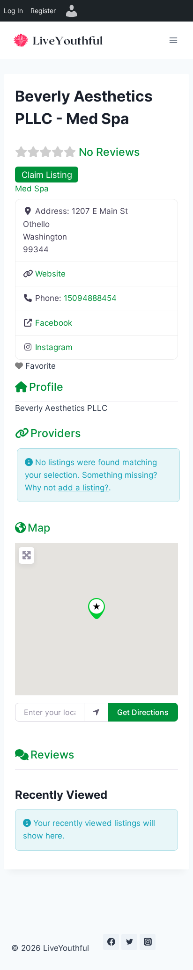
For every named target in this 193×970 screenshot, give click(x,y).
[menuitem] (71, 11)
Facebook (53, 323)
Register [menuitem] (43, 11)
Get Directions (143, 712)
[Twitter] (129, 942)
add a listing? (83, 487)
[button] (96, 608)
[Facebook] (111, 942)
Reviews (52, 754)
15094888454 (90, 298)
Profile (46, 387)
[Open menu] (173, 40)
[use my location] (96, 712)
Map (39, 527)
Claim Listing (47, 174)
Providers (55, 433)
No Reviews (109, 152)
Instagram (54, 347)
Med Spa (32, 188)
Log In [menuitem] (13, 11)
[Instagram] (148, 942)
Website (50, 273)
